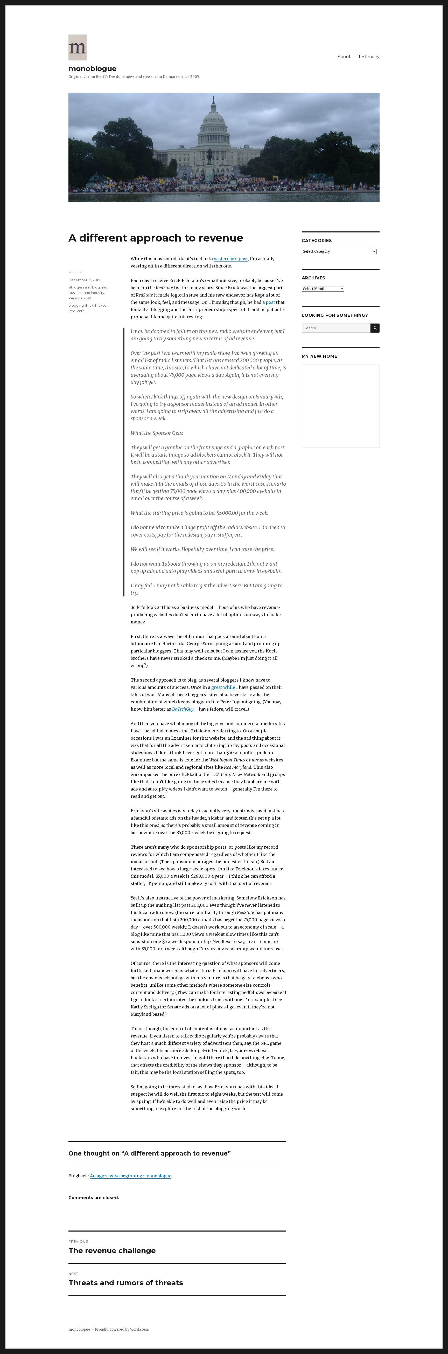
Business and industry (86, 293)
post (270, 302)
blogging (76, 305)
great (216, 687)
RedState (76, 311)
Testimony (369, 56)
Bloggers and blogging (87, 287)
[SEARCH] (375, 328)
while (229, 687)
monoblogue (92, 68)
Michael (75, 273)
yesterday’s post (231, 258)
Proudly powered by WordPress (122, 1329)
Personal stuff (79, 298)
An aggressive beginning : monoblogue (130, 1175)
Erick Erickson (97, 305)
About (344, 56)
